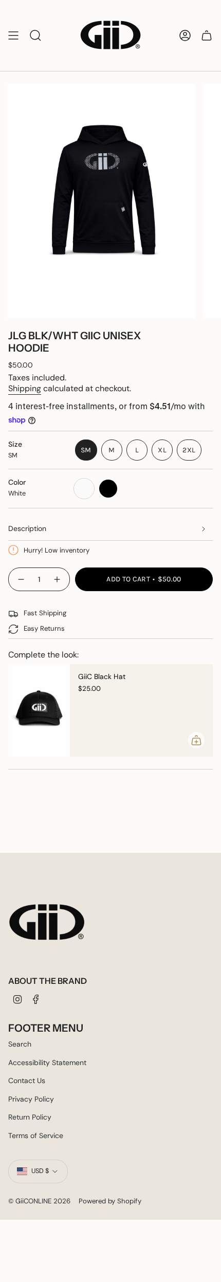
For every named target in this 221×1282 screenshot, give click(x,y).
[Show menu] (13, 35)
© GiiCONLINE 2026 (39, 1201)
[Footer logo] (46, 922)
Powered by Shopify (110, 1201)
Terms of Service (35, 1135)
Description (27, 528)
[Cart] (206, 35)
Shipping (24, 388)
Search (19, 1044)
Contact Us (26, 1080)
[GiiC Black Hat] (39, 710)
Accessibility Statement (47, 1062)
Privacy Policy (31, 1099)
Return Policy (29, 1117)
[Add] (196, 740)
